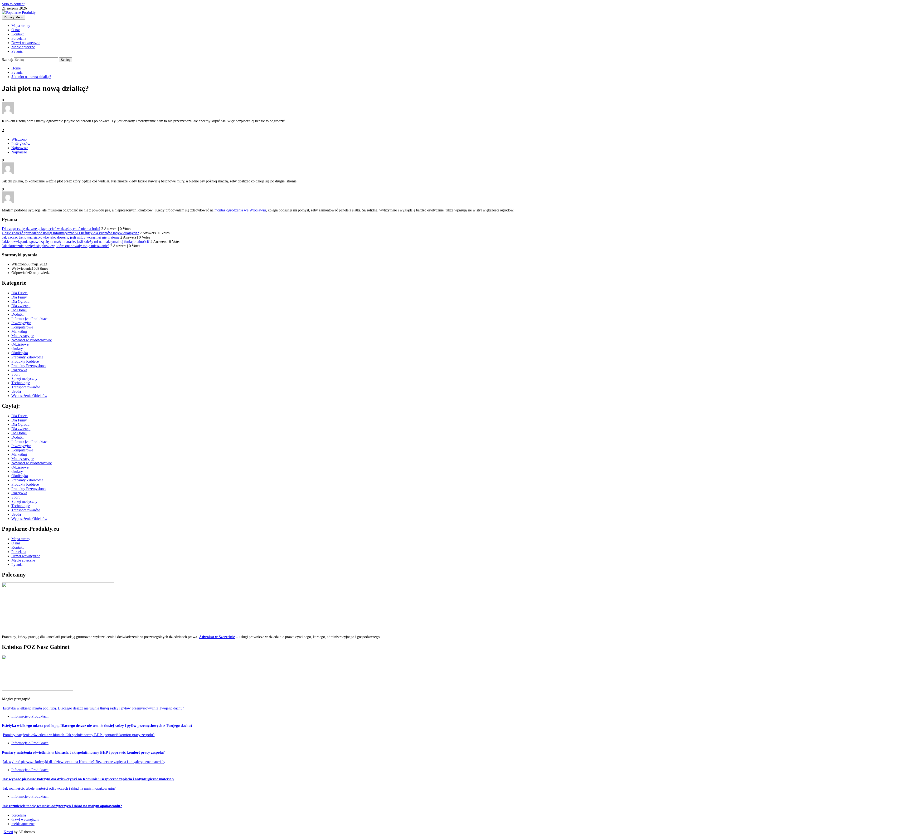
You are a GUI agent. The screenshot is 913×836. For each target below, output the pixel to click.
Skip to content (13, 4)
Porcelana (18, 38)
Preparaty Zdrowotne (27, 357)
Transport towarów (25, 387)
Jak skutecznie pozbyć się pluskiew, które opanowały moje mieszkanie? (55, 246)
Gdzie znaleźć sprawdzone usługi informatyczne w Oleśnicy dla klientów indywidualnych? (70, 233)
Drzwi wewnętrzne (25, 43)
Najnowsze (19, 148)
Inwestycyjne (21, 323)
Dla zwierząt (20, 306)
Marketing (19, 331)
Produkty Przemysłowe (28, 366)
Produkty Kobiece (25, 361)
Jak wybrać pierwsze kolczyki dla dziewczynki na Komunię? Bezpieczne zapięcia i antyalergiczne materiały (84, 762)
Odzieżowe (20, 344)
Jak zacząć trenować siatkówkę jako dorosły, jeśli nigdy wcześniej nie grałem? (60, 237)
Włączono (19, 139)
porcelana (18, 815)
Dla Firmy (19, 297)
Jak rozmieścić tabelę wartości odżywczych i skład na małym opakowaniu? (59, 788)
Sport (15, 374)
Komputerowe (22, 327)
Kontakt (17, 34)
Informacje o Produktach (30, 319)
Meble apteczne (23, 47)
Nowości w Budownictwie (31, 340)
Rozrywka (19, 370)
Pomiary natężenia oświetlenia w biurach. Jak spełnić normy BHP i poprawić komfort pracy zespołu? (79, 735)
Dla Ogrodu (20, 301)
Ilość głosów (20, 144)
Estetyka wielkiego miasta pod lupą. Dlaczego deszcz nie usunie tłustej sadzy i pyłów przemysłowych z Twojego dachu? (93, 708)
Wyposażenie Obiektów (29, 396)
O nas (15, 30)
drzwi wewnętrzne (25, 819)
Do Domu (19, 310)
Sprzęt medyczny (24, 378)
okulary (17, 349)
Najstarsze (19, 152)
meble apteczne (22, 824)
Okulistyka (19, 353)
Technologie (20, 383)
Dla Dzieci (19, 293)
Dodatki (17, 314)
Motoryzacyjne (22, 336)
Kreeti (8, 832)
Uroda (16, 391)
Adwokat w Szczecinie (217, 637)
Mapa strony (20, 26)
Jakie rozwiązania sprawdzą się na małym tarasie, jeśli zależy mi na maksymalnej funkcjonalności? (76, 242)
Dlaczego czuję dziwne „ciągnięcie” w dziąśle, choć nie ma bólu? (51, 229)
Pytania (17, 51)
